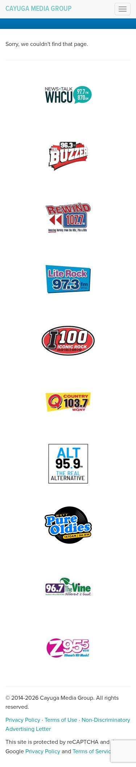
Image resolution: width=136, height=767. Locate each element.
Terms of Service (93, 751)
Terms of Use (61, 720)
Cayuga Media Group (38, 9)
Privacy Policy (22, 720)
